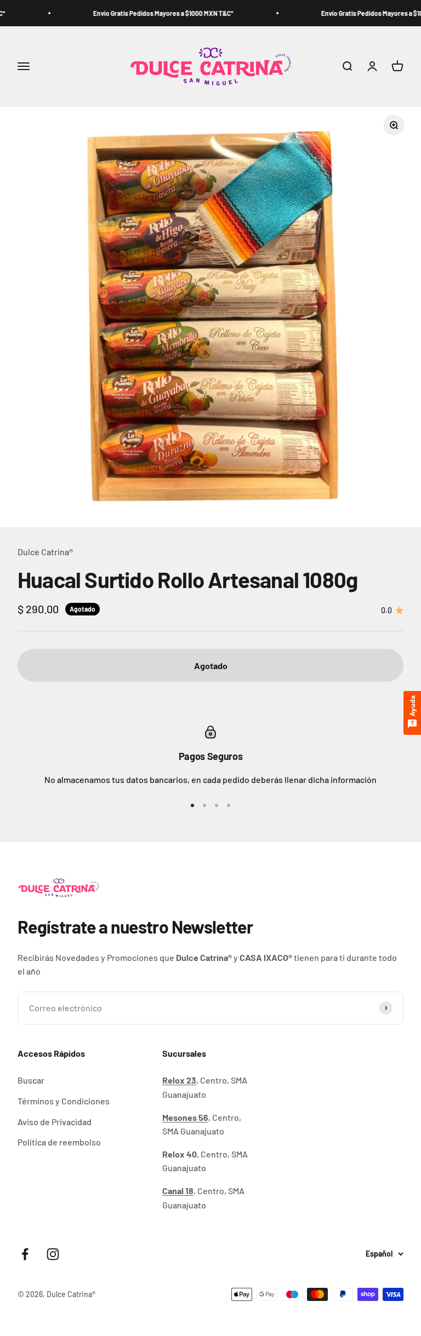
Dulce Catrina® (45, 551)
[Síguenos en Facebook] (25, 1254)
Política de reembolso (59, 1142)
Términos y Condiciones (64, 1101)
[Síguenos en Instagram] (52, 1254)
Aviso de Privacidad (55, 1121)
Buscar (31, 1080)
